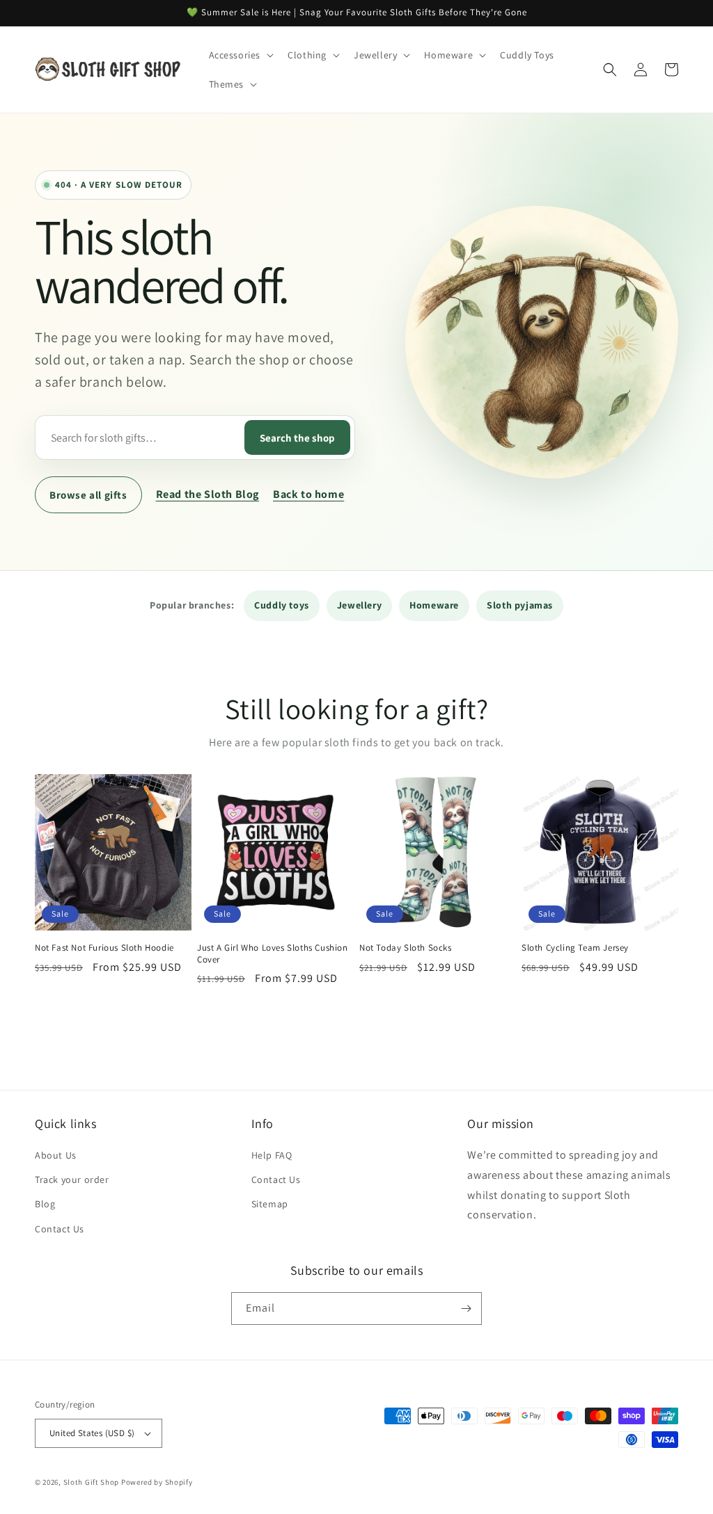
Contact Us (59, 1229)
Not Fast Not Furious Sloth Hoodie (104, 947)
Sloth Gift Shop (91, 1482)
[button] (240, 55)
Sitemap (269, 1204)
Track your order (72, 1179)
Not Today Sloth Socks (405, 947)
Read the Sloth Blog (207, 494)
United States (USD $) (91, 1433)
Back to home (308, 494)
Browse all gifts (88, 494)
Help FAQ (271, 1155)
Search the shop (297, 437)
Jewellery (359, 605)
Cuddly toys (281, 605)
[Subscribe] (465, 1308)
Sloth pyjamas (520, 605)
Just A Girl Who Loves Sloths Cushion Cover (272, 953)
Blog (45, 1204)
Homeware (434, 605)
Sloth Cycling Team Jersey (575, 947)
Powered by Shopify (157, 1482)
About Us (56, 1155)
